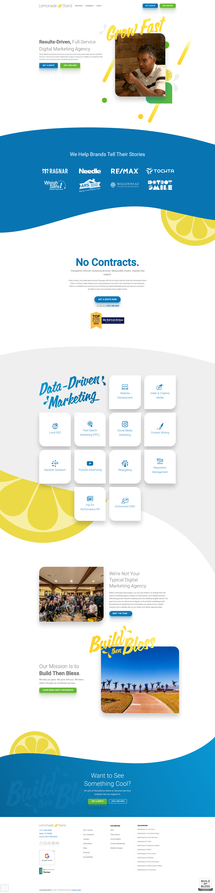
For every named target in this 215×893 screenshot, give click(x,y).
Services (78, 6)
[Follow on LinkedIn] (53, 843)
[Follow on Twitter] (49, 843)
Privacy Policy (76, 890)
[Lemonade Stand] (55, 6)
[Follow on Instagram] (45, 843)
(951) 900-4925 (113, 306)
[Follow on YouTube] (57, 843)
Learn (98, 6)
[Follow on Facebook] (41, 843)
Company (89, 6)
